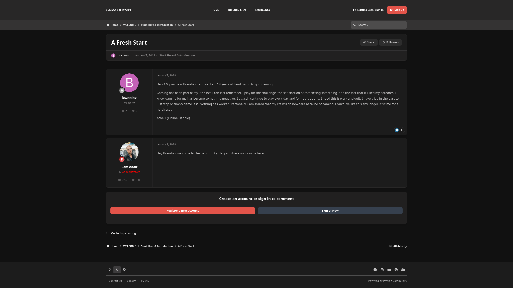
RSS (146, 281)
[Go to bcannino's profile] (113, 55)
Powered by (387, 281)
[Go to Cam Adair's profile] (129, 151)
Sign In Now (330, 210)
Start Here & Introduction (177, 55)
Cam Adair (129, 167)
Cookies (131, 281)
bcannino (124, 55)
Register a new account (183, 210)
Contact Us (115, 281)
